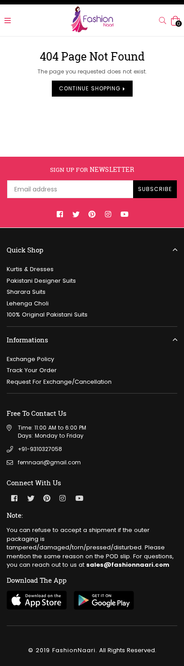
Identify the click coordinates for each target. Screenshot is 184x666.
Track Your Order (32, 370)
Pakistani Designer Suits (41, 280)
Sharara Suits (26, 292)
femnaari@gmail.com (49, 462)
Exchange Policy (30, 359)
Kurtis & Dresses (30, 269)
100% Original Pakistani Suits (47, 314)
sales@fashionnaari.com (127, 564)
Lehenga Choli (28, 303)
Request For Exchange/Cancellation (59, 382)
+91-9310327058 (40, 449)
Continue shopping (91, 88)
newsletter (92, 170)
